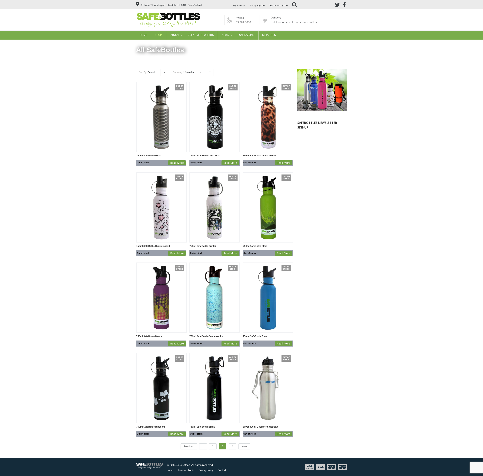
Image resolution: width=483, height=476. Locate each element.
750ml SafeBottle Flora (255, 246)
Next (244, 446)
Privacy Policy (206, 470)
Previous (189, 446)
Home (170, 470)
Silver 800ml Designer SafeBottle (260, 426)
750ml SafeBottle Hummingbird (153, 246)
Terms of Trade (186, 470)
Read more (177, 163)
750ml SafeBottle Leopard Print (259, 155)
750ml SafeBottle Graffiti (202, 246)
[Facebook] (344, 4)
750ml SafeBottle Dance (149, 336)
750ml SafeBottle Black (202, 426)
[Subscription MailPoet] (322, 164)
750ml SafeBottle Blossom (150, 426)
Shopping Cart (257, 5)
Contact (222, 470)
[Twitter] (337, 4)
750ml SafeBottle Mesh (148, 155)
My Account (239, 5)
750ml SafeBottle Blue (255, 336)
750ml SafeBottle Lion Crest (204, 155)
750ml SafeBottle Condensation (206, 336)
